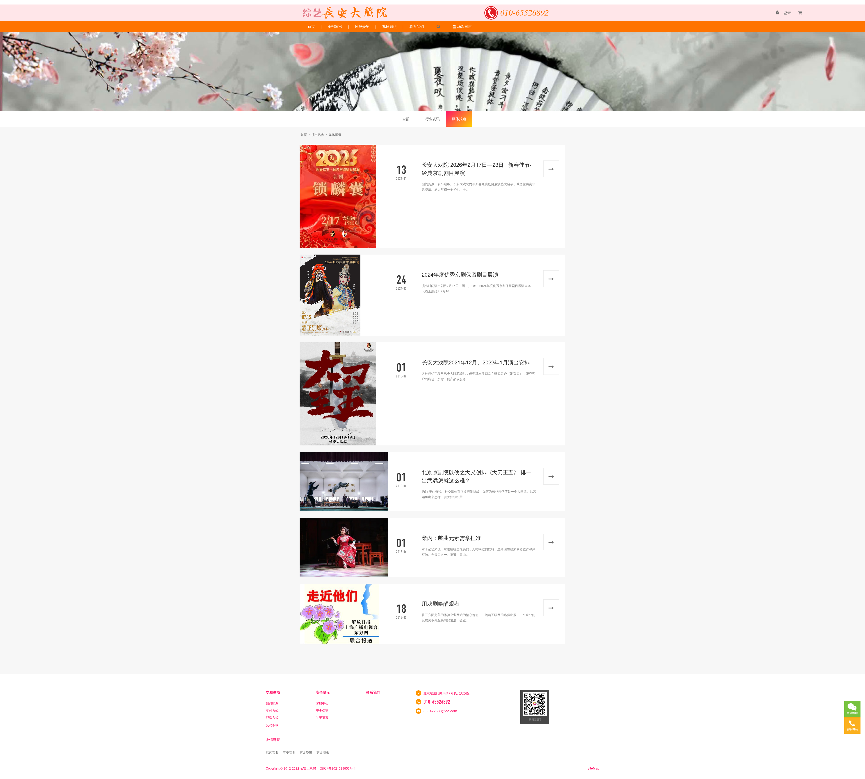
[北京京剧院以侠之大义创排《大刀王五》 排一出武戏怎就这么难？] (344, 481)
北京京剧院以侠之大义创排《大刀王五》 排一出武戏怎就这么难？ (476, 476)
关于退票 (322, 717)
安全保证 (322, 710)
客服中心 (322, 703)
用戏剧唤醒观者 (441, 603)
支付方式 (272, 710)
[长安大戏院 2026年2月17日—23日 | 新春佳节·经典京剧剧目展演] (344, 196)
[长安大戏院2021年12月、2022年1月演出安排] (344, 393)
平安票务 (289, 752)
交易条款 (272, 725)
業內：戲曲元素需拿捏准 (451, 538)
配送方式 (272, 717)
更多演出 (322, 752)
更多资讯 (306, 752)
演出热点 (318, 134)
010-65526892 (436, 702)
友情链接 (273, 739)
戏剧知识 (389, 26)
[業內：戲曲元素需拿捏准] (344, 547)
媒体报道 (459, 118)
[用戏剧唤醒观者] (344, 614)
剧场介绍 (362, 26)
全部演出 (335, 26)
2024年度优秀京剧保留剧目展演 (460, 274)
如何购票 (272, 703)
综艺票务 (272, 752)
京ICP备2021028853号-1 (338, 768)
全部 (406, 118)
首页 (311, 26)
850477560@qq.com (440, 711)
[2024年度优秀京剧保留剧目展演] (344, 295)
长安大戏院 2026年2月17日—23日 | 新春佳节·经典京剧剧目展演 (476, 168)
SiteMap (593, 768)
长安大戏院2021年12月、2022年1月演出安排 (476, 362)
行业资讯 (432, 118)
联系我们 (417, 26)
